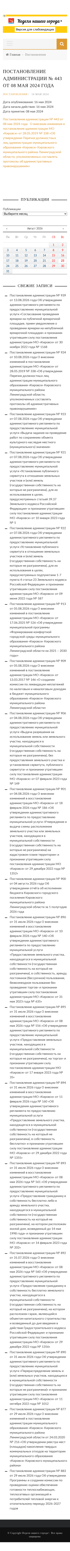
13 (35, 255)
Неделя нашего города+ (36, 1533)
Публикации (12, 209)
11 (16, 255)
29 (53, 266)
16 (62, 255)
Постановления (15, 94)
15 (53, 255)
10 (7, 255)
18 (16, 261)
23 (62, 261)
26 (26, 266)
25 (16, 266)
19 (26, 261)
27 (35, 266)
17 (7, 261)
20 (35, 261)
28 (44, 266)
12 (26, 255)
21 (44, 261)
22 (53, 261)
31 (7, 271)
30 (62, 266)
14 (44, 255)
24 (7, 266)
